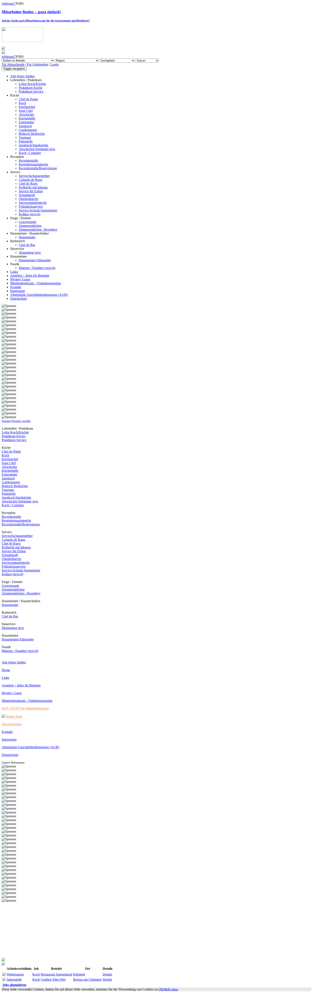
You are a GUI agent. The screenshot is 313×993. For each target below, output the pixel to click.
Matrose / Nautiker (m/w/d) (37, 268)
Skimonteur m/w (30, 252)
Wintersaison (15, 974)
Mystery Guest (20, 279)
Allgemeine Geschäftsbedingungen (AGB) (39, 294)
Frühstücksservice (31, 206)
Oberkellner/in (28, 199)
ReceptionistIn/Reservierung (38, 168)
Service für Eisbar (31, 191)
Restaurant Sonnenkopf (56, 974)
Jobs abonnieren (14, 985)
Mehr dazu (171, 989)
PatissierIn (26, 141)
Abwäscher (26, 114)
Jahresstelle (14, 979)
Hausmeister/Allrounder (35, 260)
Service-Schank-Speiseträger (38, 210)
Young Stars (13, 716)
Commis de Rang (30, 179)
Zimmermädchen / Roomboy (38, 229)
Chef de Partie (28, 99)
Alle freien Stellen (22, 76)
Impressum (17, 291)
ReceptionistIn (28, 160)
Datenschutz (18, 298)
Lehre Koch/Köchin (32, 84)
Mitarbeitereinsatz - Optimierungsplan (35, 283)
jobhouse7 (9, 3)
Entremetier (26, 122)
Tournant (25, 137)
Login (54, 64)
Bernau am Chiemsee (87, 979)
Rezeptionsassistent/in (33, 164)
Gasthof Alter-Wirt (53, 979)
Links (14, 271)
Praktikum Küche (30, 87)
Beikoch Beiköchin (32, 133)
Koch (22, 103)
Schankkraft (27, 195)
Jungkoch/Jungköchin (33, 145)
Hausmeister (27, 237)
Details (107, 974)
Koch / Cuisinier (30, 153)
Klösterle (79, 974)
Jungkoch (25, 126)
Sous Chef (26, 110)
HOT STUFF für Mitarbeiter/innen (25, 708)
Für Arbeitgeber (37, 64)
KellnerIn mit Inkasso (33, 187)
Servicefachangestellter (34, 176)
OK (161, 989)
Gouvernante (27, 222)
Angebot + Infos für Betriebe (29, 275)
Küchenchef (27, 107)
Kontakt (15, 287)
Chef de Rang (28, 183)
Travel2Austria (12, 724)
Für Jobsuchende (13, 64)
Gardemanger (28, 130)
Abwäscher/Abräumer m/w (37, 149)
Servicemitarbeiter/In (33, 202)
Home (6, 670)
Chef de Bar (27, 245)
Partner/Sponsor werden (16, 421)
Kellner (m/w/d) (29, 214)
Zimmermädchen (30, 225)
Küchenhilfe (27, 118)
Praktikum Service (31, 91)
